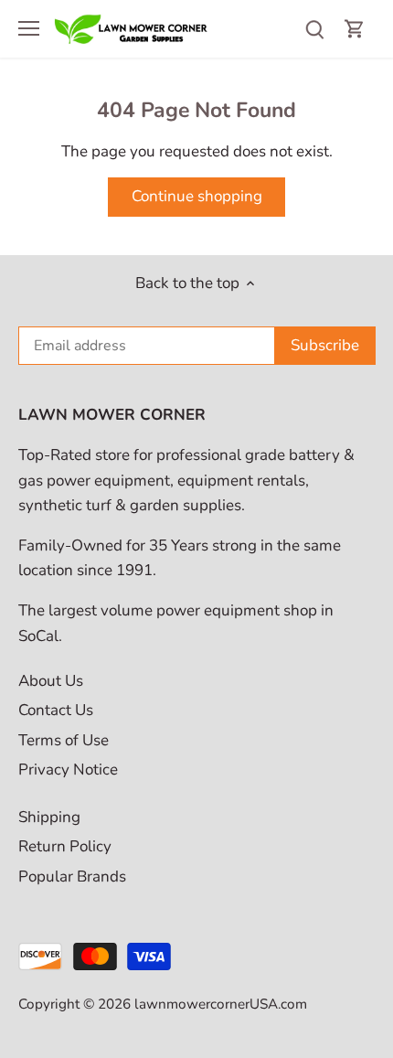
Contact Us (55, 710)
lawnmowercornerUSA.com (220, 1004)
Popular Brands (72, 876)
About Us (50, 680)
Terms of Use (63, 740)
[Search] (314, 29)
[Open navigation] (28, 28)
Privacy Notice (68, 769)
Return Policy (65, 846)
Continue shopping (197, 196)
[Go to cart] (355, 29)
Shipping (49, 817)
